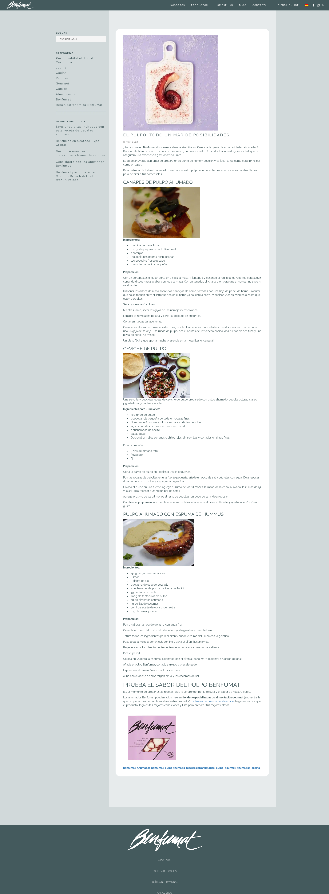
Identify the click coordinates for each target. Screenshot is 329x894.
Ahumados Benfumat (150, 767)
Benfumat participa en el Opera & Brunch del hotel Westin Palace (76, 176)
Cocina (61, 72)
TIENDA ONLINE (288, 5)
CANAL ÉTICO (164, 866)
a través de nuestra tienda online (213, 701)
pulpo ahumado (175, 767)
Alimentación (66, 94)
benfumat (129, 767)
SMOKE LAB (230, 5)
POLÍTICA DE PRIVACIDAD (164, 863)
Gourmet (62, 83)
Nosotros (182, 5)
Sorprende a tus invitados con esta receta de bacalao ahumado (80, 130)
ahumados (243, 767)
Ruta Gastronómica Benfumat (79, 104)
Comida (62, 88)
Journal (62, 67)
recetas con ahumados (200, 767)
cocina (256, 767)
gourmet (230, 767)
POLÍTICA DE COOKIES (164, 859)
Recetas (62, 78)
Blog (247, 5)
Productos (204, 5)
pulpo (219, 767)
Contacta (264, 5)
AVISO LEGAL (164, 856)
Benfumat (63, 99)
